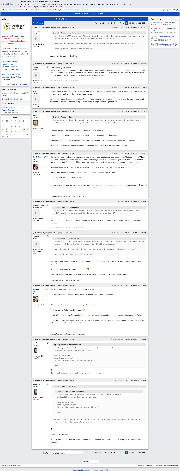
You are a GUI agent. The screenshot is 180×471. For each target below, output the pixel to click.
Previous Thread (61, 19)
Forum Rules (5, 466)
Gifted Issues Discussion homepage (13, 10)
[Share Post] (138, 27)
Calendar (85, 14)
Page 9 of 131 (99, 23)
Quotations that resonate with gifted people (162, 37)
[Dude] (35, 125)
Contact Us (140, 466)
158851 (144, 339)
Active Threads (97, 14)
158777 (144, 64)
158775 (144, 27)
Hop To (45, 453)
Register (168, 10)
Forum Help (149, 466)
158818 (144, 233)
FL (33, 222)
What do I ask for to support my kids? (163, 29)
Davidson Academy (9, 67)
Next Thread (118, 19)
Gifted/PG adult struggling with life (164, 44)
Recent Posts (156, 19)
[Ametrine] (35, 353)
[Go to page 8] (108, 23)
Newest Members (8, 104)
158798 (144, 153)
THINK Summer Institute (11, 69)
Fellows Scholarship (9, 62)
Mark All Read (16, 466)
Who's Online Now (9, 90)
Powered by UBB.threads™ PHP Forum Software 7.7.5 (90, 470)
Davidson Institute (12, 49)
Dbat (121, 111)
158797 (144, 111)
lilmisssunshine (117, 339)
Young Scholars (8, 64)
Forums (30, 10)
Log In (176, 10)
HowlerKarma (118, 27)
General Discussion (44, 10)
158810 (144, 202)
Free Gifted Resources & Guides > (15, 85)
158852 (144, 381)
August (15, 117)
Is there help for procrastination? (163, 23)
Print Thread (38, 23)
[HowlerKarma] (35, 169)
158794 (144, 87)
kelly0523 (119, 381)
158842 (144, 286)
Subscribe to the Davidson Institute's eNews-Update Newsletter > (12, 77)
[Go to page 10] (146, 23)
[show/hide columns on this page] (177, 14)
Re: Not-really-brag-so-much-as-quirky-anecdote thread (54, 27)
